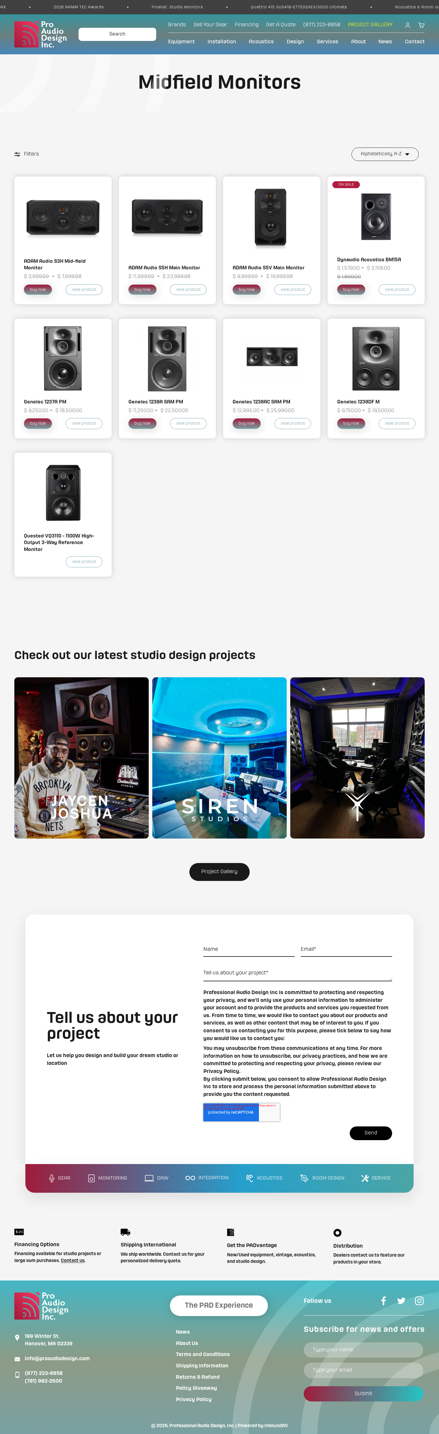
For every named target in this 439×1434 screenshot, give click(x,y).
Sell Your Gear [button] (210, 24)
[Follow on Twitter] (401, 1300)
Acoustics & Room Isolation (366, 7)
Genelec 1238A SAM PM (155, 402)
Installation (222, 41)
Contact (415, 41)
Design (295, 41)
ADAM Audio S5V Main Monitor (268, 268)
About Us (187, 1343)
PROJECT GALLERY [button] (370, 24)
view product (84, 289)
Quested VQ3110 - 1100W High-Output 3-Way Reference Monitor (59, 543)
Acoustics (261, 41)
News (385, 41)
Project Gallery (219, 871)
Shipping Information (202, 1366)
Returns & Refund (198, 1377)
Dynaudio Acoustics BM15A (369, 260)
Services (327, 41)
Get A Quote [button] (281, 24)
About (358, 41)
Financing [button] (247, 24)
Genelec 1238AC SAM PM (261, 402)
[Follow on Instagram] (419, 1300)
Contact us (73, 1261)
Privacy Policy (194, 1399)
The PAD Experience (219, 1305)
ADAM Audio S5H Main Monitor (164, 268)
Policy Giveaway (196, 1388)
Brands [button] (177, 24)
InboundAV (276, 1426)
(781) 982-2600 (43, 1381)
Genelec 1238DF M (358, 402)
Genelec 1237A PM (45, 402)
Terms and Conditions (203, 1354)
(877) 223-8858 (44, 1373)
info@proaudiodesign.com (57, 1358)
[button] (81, 758)
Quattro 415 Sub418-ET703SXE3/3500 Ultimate (241, 7)
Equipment (181, 41)
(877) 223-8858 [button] (321, 24)
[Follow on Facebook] (383, 1300)
